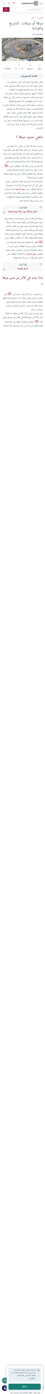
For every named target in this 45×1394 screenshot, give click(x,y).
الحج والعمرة (22, 268)
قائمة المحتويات (29, 76)
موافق (24, 1386)
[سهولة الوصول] (9, 3)
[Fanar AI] (5, 1388)
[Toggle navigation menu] (41, 3)
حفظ (40, 68)
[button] (22, 69)
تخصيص (32, 1378)
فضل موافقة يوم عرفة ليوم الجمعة (22, 211)
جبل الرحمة (20, 189)
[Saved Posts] (4, 3)
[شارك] (5, 1380)
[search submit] (6, 9)
